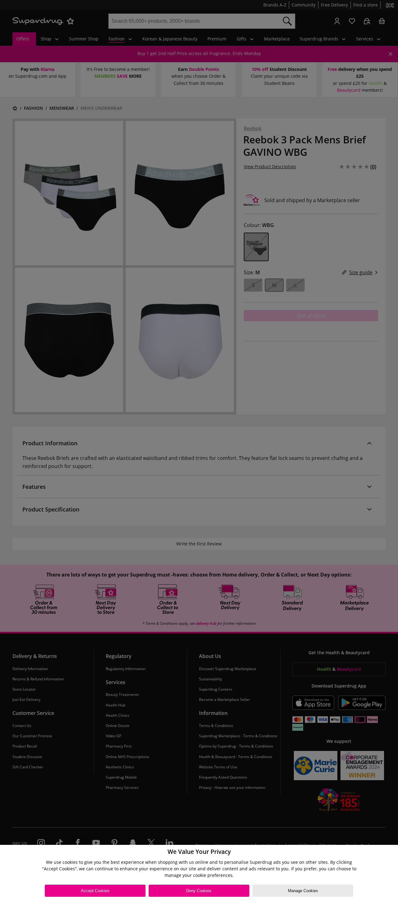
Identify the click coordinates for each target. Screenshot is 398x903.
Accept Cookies (95, 890)
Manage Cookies (303, 890)
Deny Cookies (198, 890)
